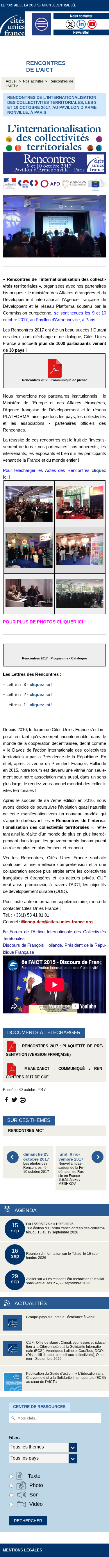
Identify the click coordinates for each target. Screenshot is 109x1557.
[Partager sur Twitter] (14, 1099)
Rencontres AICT (25, 1130)
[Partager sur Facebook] (6, 1099)
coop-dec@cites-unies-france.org (59, 921)
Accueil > (14, 81)
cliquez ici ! (41, 684)
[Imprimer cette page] (22, 1099)
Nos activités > (35, 81)
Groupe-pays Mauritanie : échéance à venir (60, 1317)
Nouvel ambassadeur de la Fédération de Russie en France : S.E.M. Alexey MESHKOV (71, 1168)
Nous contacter (81, 16)
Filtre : (14, 1437)
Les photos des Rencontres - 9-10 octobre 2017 (36, 1162)
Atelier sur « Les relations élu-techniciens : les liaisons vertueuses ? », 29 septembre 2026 (58, 1279)
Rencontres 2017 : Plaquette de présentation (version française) (54, 1050)
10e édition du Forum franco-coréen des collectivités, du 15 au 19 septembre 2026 (58, 1228)
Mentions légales (22, 1550)
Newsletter (81, 32)
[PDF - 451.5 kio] (54, 367)
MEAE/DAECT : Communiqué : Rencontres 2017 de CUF (54, 1072)
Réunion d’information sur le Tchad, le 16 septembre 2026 (55, 1253)
